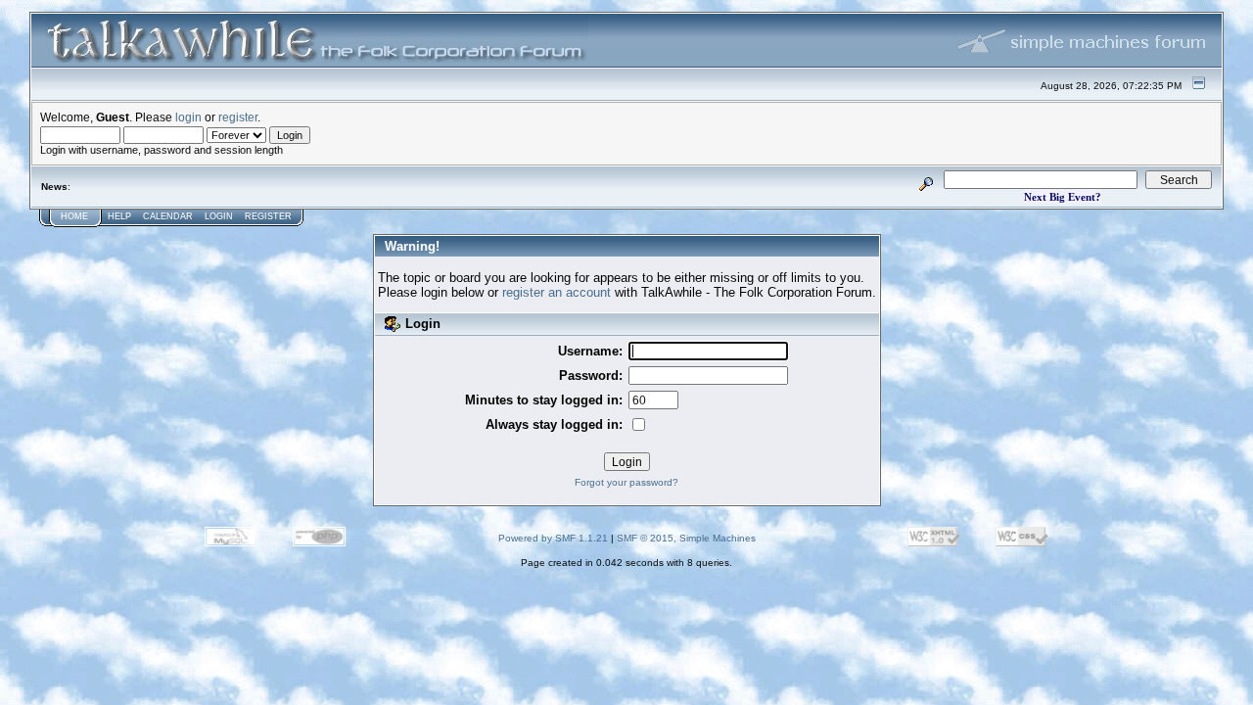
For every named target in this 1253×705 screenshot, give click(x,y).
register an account (556, 292)
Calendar (168, 216)
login (188, 117)
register (237, 117)
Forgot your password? (626, 482)
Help (119, 216)
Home (74, 216)
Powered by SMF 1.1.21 (553, 538)
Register (268, 216)
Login (219, 216)
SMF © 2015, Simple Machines (686, 538)
